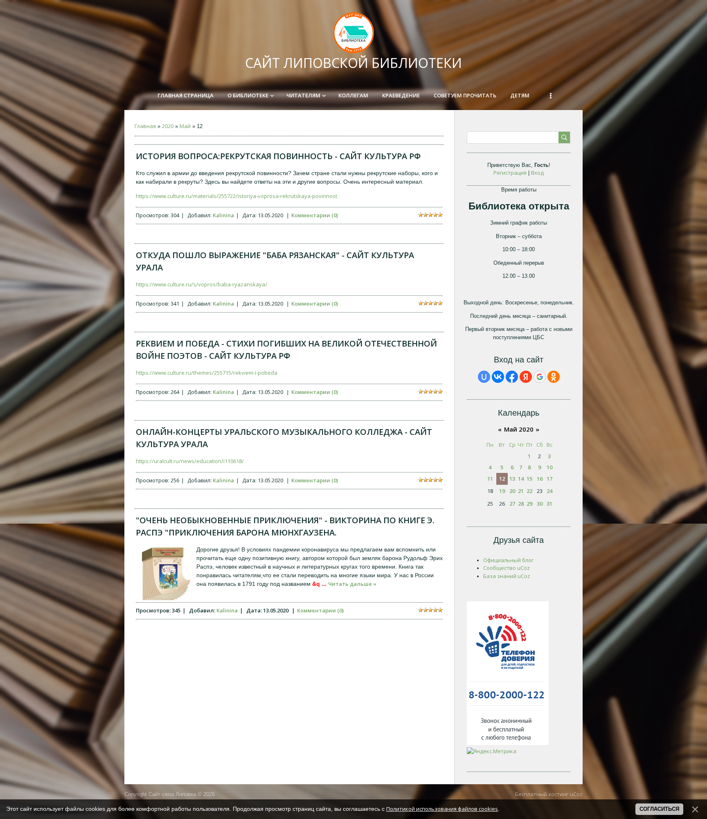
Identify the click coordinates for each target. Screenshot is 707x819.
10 (549, 467)
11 (490, 478)
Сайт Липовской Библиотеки (353, 63)
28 (521, 503)
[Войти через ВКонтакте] (498, 377)
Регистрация (510, 172)
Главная (145, 126)
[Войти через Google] (540, 377)
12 (502, 478)
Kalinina (223, 215)
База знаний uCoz (506, 576)
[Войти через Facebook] (512, 377)
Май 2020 (519, 429)
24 (549, 491)
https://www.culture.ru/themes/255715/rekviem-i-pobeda (206, 372)
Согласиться (659, 809)
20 (512, 491)
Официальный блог (508, 560)
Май (185, 126)
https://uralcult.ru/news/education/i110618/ (190, 461)
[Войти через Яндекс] (526, 377)
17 (549, 478)
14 (521, 478)
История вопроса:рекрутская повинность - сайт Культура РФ (278, 156)
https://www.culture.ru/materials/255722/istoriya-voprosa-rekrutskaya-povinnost (236, 196)
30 (540, 503)
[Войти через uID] (484, 377)
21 (521, 491)
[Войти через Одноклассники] (553, 377)
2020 (167, 126)
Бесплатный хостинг (541, 794)
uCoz (576, 794)
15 (529, 478)
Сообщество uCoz (506, 568)
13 (512, 478)
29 (529, 503)
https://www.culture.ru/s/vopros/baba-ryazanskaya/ (201, 284)
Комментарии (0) (314, 215)
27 (512, 503)
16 (540, 478)
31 (549, 503)
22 (529, 491)
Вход (537, 172)
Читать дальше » (352, 583)
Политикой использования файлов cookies (442, 808)
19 (502, 491)
